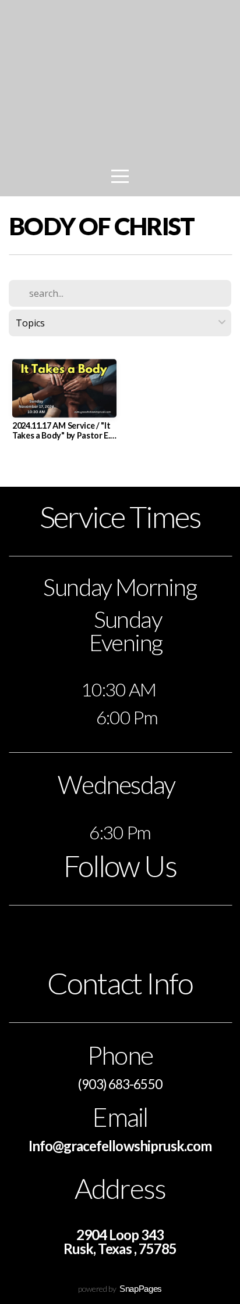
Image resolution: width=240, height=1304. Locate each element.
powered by (120, 1289)
